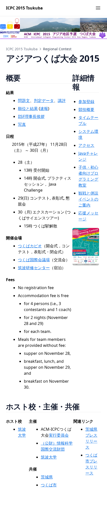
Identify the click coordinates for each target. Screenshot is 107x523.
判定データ (44, 100)
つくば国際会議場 (34, 259)
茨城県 (47, 477)
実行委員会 (59, 435)
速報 (44, 108)
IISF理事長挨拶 (31, 116)
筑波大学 (49, 457)
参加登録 (86, 101)
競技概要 (86, 109)
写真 (22, 124)
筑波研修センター (34, 267)
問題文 (24, 100)
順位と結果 (28, 108)
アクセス (86, 145)
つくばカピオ (30, 246)
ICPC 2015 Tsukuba (22, 49)
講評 (62, 100)
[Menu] (98, 8)
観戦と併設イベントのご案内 (88, 199)
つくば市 (49, 485)
